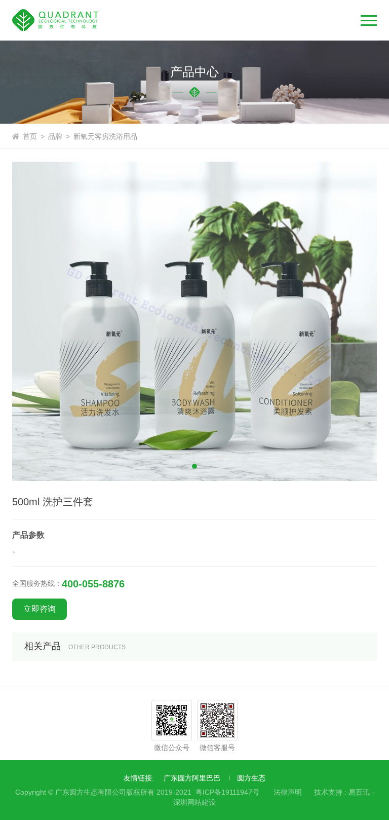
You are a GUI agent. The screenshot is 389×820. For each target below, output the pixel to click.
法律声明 (288, 792)
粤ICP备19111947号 (227, 792)
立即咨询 (39, 609)
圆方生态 (251, 778)
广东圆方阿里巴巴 (192, 778)
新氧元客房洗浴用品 (105, 136)
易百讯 (359, 792)
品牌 (55, 136)
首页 (30, 136)
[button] (194, 466)
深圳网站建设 (194, 802)
